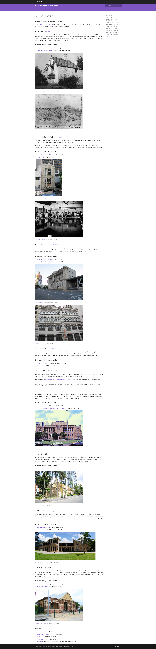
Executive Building (38, 449)
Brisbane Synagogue (42, 405)
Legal (72, 646)
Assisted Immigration (42, 631)
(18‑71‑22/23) (54, 371)
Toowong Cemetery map (46, 24)
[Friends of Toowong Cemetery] (35, 5)
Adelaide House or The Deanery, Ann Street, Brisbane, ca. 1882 (47, 132)
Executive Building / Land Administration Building (50, 408)
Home (36, 9)
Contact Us (88, 9)
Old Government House (43, 527)
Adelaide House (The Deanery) (45, 50)
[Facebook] (120, 646)
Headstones (69, 9)
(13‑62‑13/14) (50, 511)
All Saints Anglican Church (44, 469)
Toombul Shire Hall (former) (40, 623)
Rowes (47, 261)
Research (76, 9)
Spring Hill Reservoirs (42, 363)
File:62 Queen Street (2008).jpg (41, 198)
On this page (109, 15)
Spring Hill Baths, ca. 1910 (40, 239)
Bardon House (41, 530)
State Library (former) (39, 302)
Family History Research (43, 634)
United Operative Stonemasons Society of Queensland (60, 379)
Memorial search (41, 639)
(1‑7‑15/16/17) (51, 348)
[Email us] (115, 646)
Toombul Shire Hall (42, 586)
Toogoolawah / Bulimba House (45, 48)
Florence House (41, 365)
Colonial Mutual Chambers (48, 154)
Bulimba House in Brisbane (40, 91)
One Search (40, 641)
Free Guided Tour (39, 1)
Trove (38, 636)
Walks (55, 9)
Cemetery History (43, 9)
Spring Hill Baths (41, 157)
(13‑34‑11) (54, 567)
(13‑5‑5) (48, 31)
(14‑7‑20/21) (54, 245)
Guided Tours (61, 9)
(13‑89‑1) (50, 454)
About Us (82, 9)
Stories (50, 9)
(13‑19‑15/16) (58, 137)
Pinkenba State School (43, 584)
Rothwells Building (38, 343)
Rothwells (39, 261)
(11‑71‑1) (48, 391)
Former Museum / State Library (45, 259)
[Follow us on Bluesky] (118, 646)
